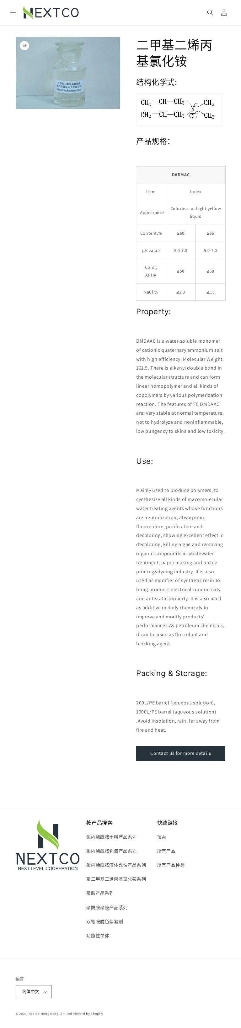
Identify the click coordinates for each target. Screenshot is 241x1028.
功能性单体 (97, 935)
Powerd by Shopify (88, 1013)
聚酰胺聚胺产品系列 (106, 907)
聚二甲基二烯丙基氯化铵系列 (116, 879)
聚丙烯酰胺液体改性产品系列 (116, 865)
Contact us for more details (180, 753)
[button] (13, 12)
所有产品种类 (171, 865)
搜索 (161, 837)
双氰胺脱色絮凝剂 (104, 921)
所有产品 (166, 851)
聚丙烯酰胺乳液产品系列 (111, 851)
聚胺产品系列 (100, 893)
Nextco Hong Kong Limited (50, 1013)
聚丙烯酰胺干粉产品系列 (111, 837)
